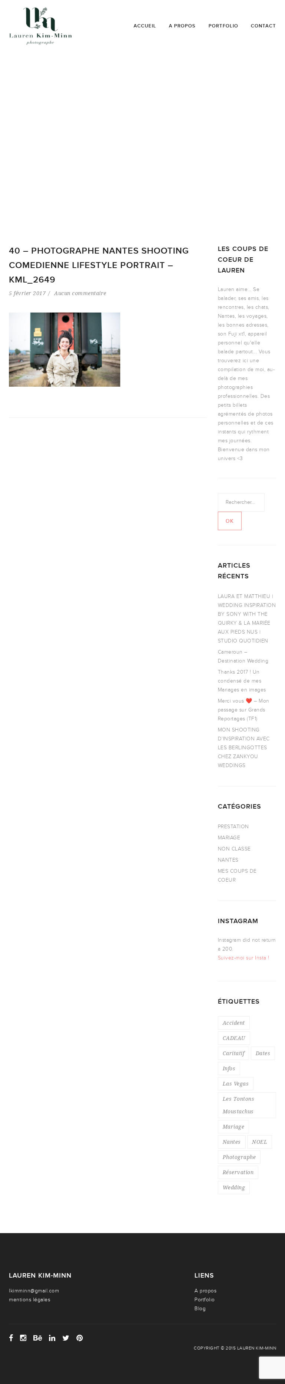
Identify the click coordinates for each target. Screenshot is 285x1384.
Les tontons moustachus (239, 1105)
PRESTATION (233, 826)
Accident (234, 1022)
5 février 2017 (27, 293)
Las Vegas (236, 1083)
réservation (238, 1172)
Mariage (234, 1126)
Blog (200, 1308)
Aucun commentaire (80, 293)
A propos (182, 26)
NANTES (228, 860)
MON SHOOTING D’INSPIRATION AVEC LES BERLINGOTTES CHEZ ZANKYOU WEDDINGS (244, 748)
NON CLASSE (234, 849)
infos (229, 1068)
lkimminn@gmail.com (34, 1291)
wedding (234, 1187)
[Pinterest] (79, 1338)
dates (263, 1053)
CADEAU (234, 1037)
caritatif (234, 1053)
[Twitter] (66, 1338)
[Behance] (37, 1338)
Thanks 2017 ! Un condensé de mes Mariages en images (242, 681)
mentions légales (29, 1300)
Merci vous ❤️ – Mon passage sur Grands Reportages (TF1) (243, 710)
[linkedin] (52, 1338)
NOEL (259, 1141)
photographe (239, 1156)
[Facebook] (11, 1338)
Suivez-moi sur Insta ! (243, 958)
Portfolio (223, 26)
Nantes (232, 1141)
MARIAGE (229, 838)
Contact (263, 26)
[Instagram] (23, 1338)
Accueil (145, 26)
